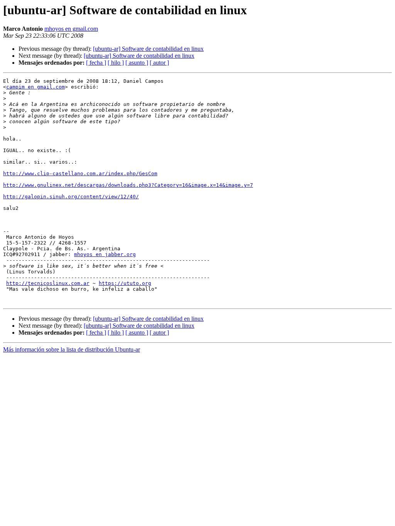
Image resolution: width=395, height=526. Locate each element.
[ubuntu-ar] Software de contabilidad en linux (148, 48)
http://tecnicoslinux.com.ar (47, 283)
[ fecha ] (96, 62)
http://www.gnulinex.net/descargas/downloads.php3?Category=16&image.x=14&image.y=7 (128, 185)
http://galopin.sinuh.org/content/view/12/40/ (71, 196)
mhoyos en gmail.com (71, 28)
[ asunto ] (136, 62)
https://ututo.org (125, 283)
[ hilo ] (116, 62)
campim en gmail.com (35, 87)
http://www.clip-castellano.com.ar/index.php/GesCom (80, 173)
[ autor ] (159, 62)
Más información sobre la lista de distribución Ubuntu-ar (71, 349)
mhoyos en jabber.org (105, 254)
